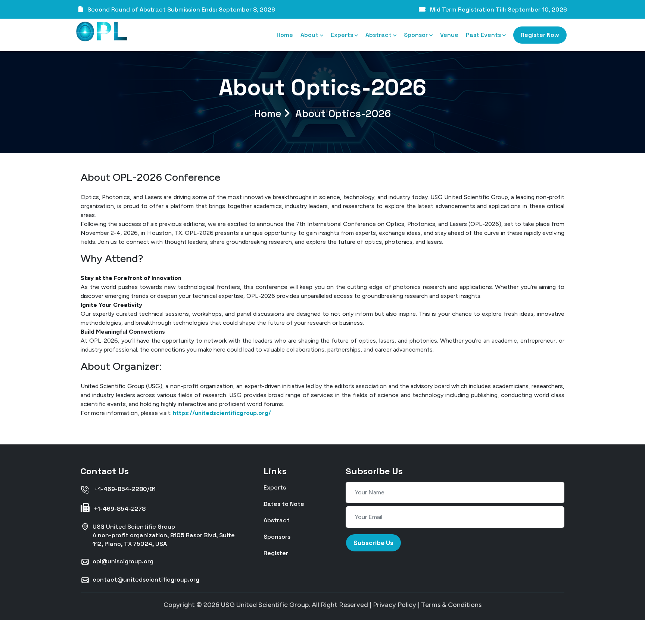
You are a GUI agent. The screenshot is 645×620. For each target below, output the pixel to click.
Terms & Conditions (451, 605)
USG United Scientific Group (265, 605)
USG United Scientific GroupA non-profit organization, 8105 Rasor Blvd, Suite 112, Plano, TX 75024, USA (164, 535)
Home (285, 35)
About (310, 35)
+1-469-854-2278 (119, 509)
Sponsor (416, 35)
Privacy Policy (394, 605)
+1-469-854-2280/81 (124, 489)
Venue (449, 35)
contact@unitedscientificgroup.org (146, 579)
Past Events (484, 35)
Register (276, 552)
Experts (343, 35)
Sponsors (277, 536)
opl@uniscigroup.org (123, 561)
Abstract (379, 35)
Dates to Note (284, 503)
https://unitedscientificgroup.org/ (222, 412)
